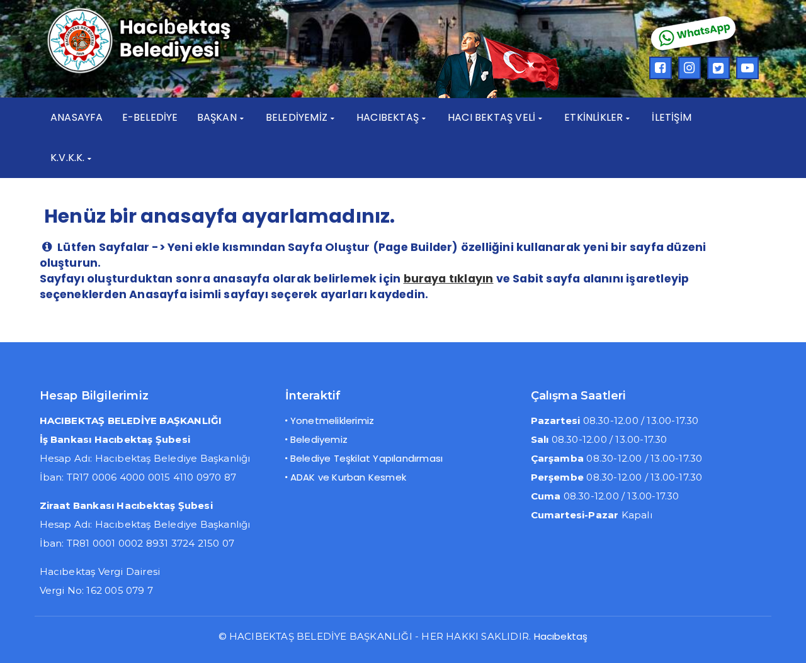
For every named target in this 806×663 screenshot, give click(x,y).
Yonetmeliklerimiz (332, 420)
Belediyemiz (319, 439)
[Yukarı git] (784, 641)
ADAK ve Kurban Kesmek (348, 477)
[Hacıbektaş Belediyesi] (157, 71)
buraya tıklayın (449, 278)
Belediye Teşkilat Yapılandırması (366, 458)
